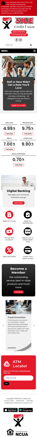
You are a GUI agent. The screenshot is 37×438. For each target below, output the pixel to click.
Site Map (30, 401)
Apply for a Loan (18, 105)
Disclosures (20, 401)
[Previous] (3, 325)
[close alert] (35, 2)
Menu (16, 50)
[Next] (34, 325)
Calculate (9, 134)
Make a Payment (19, 32)
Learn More (18, 203)
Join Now (18, 292)
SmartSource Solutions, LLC (22, 403)
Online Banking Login (18, 35)
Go (6, 383)
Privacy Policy (9, 401)
